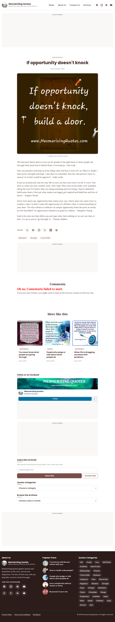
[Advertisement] (57, 31)
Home (51, 5)
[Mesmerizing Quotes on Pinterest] (106, 5)
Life (81, 562)
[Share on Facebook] (33, 230)
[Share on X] (44, 230)
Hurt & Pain (103, 579)
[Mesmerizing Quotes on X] (4, 593)
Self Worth (106, 562)
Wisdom (97, 571)
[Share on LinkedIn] (50, 230)
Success (83, 605)
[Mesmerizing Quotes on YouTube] (111, 5)
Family (90, 601)
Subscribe (49, 476)
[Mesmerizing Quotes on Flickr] (17, 593)
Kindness (96, 575)
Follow (55, 399)
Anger (105, 596)
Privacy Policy (7, 615)
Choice (82, 592)
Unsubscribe (90, 476)
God (91, 605)
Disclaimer (37, 615)
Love (97, 562)
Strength (33, 238)
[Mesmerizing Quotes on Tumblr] (10, 593)
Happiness (84, 584)
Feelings (91, 588)
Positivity (83, 566)
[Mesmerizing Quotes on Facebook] (97, 5)
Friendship (93, 592)
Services (87, 5)
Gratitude (96, 596)
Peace (82, 588)
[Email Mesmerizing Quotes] (24, 593)
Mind (82, 601)
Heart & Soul (95, 566)
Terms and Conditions (22, 615)
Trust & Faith (45, 238)
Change (103, 592)
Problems (99, 601)
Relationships (85, 571)
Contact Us (75, 5)
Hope (109, 601)
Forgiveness (84, 596)
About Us (62, 5)
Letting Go (84, 579)
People (89, 562)
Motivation (57, 57)
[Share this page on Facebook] (95, 399)
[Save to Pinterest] (56, 230)
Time (93, 579)
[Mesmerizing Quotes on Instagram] (102, 5)
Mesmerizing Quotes (33, 391)
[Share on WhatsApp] (27, 230)
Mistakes (95, 584)
